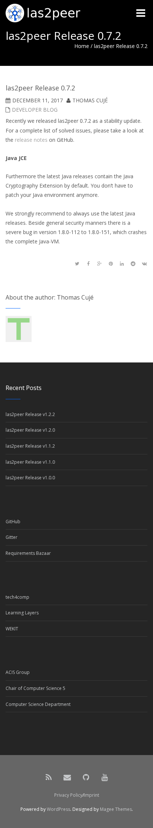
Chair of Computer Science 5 (35, 688)
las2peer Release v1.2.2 (30, 414)
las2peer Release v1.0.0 (30, 477)
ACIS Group (18, 672)
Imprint (91, 795)
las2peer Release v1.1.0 (30, 462)
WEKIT (12, 629)
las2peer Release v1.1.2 (30, 446)
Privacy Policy (68, 795)
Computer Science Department (38, 704)
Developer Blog (35, 109)
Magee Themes (116, 809)
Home (81, 45)
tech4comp (17, 597)
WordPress (58, 809)
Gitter (11, 537)
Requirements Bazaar (28, 553)
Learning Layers (22, 613)
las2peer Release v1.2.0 (30, 430)
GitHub (13, 521)
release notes (31, 139)
